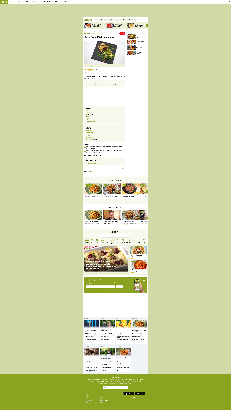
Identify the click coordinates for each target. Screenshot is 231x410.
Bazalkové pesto (91, 110)
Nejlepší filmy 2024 (97, 379)
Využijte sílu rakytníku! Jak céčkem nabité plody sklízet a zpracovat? (123, 356)
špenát (88, 119)
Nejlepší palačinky (120, 383)
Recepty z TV (43, 1)
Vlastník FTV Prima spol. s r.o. (91, 404)
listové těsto (90, 139)
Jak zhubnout (90, 379)
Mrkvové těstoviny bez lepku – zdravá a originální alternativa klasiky (138, 271)
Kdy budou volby (132, 379)
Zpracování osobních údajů (104, 400)
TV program (112, 379)
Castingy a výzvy (102, 396)
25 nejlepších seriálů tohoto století (91, 355)
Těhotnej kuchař (58, 1)
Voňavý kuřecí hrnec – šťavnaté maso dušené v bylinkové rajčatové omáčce (130, 195)
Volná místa (88, 394)
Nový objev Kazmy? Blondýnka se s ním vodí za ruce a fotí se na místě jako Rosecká (107, 369)
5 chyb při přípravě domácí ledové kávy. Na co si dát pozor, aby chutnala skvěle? (138, 341)
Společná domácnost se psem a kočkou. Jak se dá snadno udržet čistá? (123, 369)
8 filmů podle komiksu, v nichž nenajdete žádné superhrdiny (90, 362)
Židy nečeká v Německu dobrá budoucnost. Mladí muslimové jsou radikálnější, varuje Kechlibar (91, 341)
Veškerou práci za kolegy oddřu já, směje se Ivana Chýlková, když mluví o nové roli (107, 329)
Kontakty (101, 398)
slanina (88, 112)
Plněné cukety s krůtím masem (141, 36)
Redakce (101, 404)
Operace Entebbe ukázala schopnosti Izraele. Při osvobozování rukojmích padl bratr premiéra (123, 335)
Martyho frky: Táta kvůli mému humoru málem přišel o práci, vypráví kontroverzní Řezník (106, 357)
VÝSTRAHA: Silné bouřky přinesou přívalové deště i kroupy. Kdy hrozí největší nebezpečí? (91, 335)
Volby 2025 (108, 381)
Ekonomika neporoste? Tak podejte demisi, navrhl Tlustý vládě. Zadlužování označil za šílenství (91, 329)
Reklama (87, 396)
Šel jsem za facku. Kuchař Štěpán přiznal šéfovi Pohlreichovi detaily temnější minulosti (107, 335)
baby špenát (90, 132)
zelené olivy (90, 116)
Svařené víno (113, 381)
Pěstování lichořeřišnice (137, 381)
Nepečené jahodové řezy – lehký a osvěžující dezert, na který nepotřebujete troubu (118, 26)
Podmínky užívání (89, 400)
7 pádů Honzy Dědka (100, 381)
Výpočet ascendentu (103, 383)
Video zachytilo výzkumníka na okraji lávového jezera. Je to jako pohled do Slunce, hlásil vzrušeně (123, 341)
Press (100, 394)
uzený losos (89, 130)
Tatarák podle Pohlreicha (122, 381)
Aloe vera (129, 381)
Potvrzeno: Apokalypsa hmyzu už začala (123, 328)
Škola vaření (35, 1)
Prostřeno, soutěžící (95, 33)
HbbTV (87, 398)
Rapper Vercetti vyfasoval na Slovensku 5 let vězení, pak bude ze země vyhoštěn (107, 363)
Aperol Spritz (139, 47)
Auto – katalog (92, 381)
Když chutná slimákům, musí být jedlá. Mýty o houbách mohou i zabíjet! (123, 363)
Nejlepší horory (105, 379)
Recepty (18, 1)
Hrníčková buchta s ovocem (140, 42)
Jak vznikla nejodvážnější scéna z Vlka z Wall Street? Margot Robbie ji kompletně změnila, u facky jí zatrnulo (91, 369)
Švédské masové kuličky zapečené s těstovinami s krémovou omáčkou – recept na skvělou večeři (101, 265)
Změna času (117, 379)
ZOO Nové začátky (139, 379)
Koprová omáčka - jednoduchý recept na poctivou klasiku (139, 25)
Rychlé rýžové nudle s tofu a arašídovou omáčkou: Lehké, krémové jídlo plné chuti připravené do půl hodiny (92, 195)
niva (88, 118)
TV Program (28, 1)
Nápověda (101, 402)
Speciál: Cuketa (50, 1)
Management (101, 392)
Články (23, 1)
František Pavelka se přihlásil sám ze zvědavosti (111, 222)
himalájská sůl (90, 137)
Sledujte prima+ (67, 1)
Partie (122, 379)
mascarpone (90, 133)
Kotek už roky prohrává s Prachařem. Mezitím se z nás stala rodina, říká (107, 341)
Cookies (87, 402)
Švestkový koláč (128, 383)
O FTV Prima (88, 392)
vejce (88, 135)
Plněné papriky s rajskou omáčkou (141, 53)
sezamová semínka (91, 121)
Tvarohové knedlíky (112, 383)
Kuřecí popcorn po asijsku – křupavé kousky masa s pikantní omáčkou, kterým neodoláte (111, 195)
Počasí (126, 379)
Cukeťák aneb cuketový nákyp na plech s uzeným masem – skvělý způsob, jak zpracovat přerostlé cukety (97, 27)
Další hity (143, 33)
